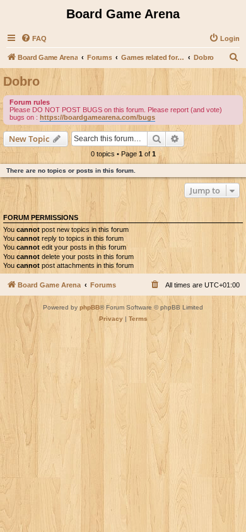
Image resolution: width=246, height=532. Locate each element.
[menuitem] (34, 38)
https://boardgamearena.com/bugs (97, 117)
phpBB (89, 307)
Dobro (21, 81)
